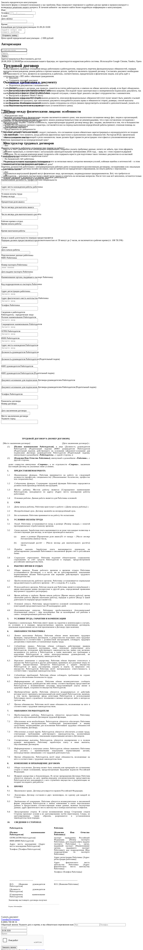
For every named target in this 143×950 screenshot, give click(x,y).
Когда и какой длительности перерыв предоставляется (27, 238)
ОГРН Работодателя (10, 331)
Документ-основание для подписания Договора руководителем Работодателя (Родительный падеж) (48, 387)
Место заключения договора (14, 416)
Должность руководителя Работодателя (20, 352)
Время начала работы (11, 224)
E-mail (4, 16)
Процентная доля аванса (12, 202)
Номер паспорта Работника (14, 265)
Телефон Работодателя (11, 394)
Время (4, 24)
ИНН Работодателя (10, 338)
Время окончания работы (13, 231)
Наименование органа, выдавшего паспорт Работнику (27, 277)
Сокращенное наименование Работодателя (21, 324)
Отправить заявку (9, 35)
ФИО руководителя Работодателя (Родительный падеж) (27, 373)
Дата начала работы (10, 250)
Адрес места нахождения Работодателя (19, 345)
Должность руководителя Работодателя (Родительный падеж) (30, 359)
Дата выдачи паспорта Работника (17, 272)
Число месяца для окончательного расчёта (21, 214)
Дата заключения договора (14, 410)
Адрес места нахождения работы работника (22, 187)
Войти (4, 56)
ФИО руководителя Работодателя (17, 366)
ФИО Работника (9, 258)
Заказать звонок (9, 947)
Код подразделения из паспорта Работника (21, 284)
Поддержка (14, 919)
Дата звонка (7, 18)
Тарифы (5, 919)
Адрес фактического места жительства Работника (24, 298)
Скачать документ (9, 917)
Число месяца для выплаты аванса (17, 207)
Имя (3, 10)
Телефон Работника (10, 305)
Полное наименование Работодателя (18, 317)
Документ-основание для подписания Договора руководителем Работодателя (38, 380)
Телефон (5, 13)
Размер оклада (8, 196)
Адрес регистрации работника (15, 291)
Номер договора (9, 403)
